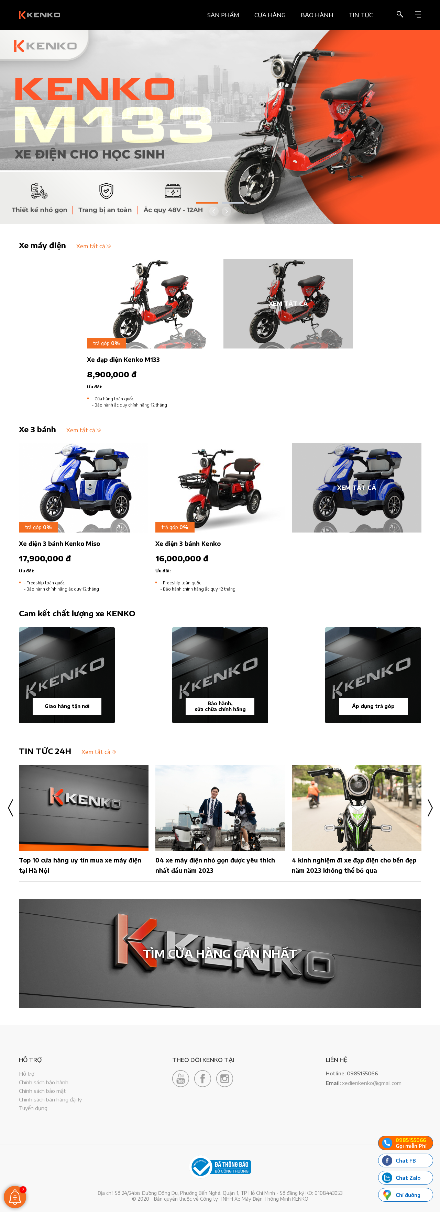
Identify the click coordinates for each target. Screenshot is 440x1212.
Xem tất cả (90, 246)
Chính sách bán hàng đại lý (50, 1099)
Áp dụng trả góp (373, 706)
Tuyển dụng (33, 1108)
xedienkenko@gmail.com (372, 1083)
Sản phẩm (223, 15)
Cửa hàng (270, 15)
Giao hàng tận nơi (67, 706)
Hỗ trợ (26, 1074)
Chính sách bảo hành (43, 1082)
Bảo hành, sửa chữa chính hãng (220, 706)
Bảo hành (317, 15)
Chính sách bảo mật (42, 1091)
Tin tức (361, 15)
